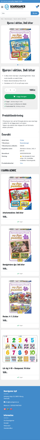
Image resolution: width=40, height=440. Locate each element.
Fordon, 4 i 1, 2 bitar (10, 316)
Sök (35, 13)
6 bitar (22, 140)
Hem (2, 19)
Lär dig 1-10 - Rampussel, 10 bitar (16, 368)
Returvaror (7, 426)
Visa (21, 163)
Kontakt (6, 423)
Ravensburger (8, 19)
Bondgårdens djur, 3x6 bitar (14, 264)
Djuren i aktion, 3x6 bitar (20, 19)
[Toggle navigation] (2, 7)
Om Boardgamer (9, 420)
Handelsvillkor (8, 428)
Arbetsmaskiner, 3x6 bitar (13, 212)
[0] (37, 7)
